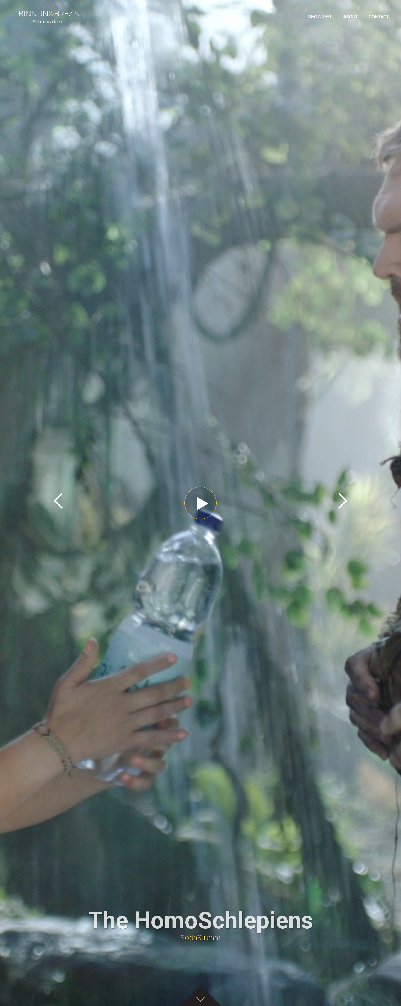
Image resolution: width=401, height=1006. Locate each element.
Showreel (320, 17)
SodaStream (200, 925)
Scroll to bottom (200, 995)
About (350, 17)
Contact (379, 17)
